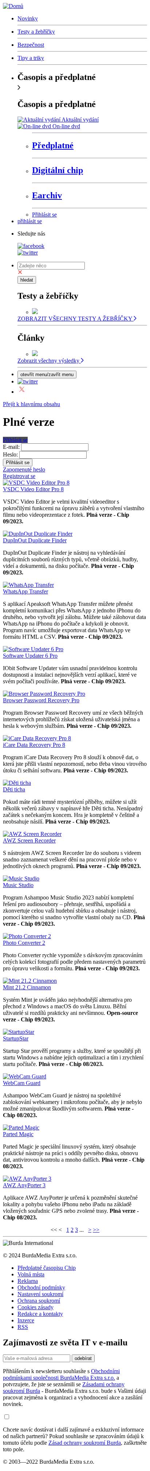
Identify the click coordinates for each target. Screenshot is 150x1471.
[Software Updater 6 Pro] (33, 649)
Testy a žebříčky (36, 31)
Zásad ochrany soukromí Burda (84, 1443)
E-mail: (11, 447)
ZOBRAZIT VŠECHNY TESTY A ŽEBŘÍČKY (75, 319)
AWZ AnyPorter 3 (24, 1185)
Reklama (27, 1281)
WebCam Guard (21, 1083)
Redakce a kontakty (40, 1314)
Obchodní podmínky (41, 1287)
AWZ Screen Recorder (29, 840)
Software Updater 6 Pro (30, 656)
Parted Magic (18, 1134)
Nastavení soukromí (40, 1294)
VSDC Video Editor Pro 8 (33, 489)
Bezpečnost (30, 45)
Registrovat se (19, 476)
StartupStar (15, 1038)
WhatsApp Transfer (25, 591)
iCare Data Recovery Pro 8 (34, 745)
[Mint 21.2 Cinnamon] (30, 981)
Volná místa (30, 1274)
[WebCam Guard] (24, 1076)
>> (96, 1230)
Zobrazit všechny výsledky (49, 361)
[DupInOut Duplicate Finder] (37, 534)
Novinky (27, 18)
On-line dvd (66, 126)
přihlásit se (29, 221)
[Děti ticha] (17, 783)
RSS (22, 1327)
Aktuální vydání (80, 119)
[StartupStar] (18, 1032)
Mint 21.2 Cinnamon (27, 987)
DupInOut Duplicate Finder (35, 540)
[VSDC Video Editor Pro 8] (36, 482)
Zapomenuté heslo (24, 469)
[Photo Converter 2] (27, 936)
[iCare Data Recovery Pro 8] (37, 738)
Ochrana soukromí (38, 1301)
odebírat (83, 1358)
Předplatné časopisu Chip (46, 1268)
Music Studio (18, 885)
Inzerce (25, 1320)
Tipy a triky (30, 58)
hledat (26, 280)
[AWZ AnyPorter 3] (27, 1179)
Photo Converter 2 (24, 943)
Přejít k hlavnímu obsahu (31, 404)
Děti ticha (14, 789)
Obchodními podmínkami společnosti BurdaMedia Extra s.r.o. (61, 1374)
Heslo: (10, 454)
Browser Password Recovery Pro (41, 700)
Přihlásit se (44, 214)
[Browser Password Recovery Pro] (44, 694)
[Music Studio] (21, 878)
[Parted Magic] (21, 1127)
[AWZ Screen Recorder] (32, 834)
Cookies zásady (35, 1307)
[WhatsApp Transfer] (28, 585)
